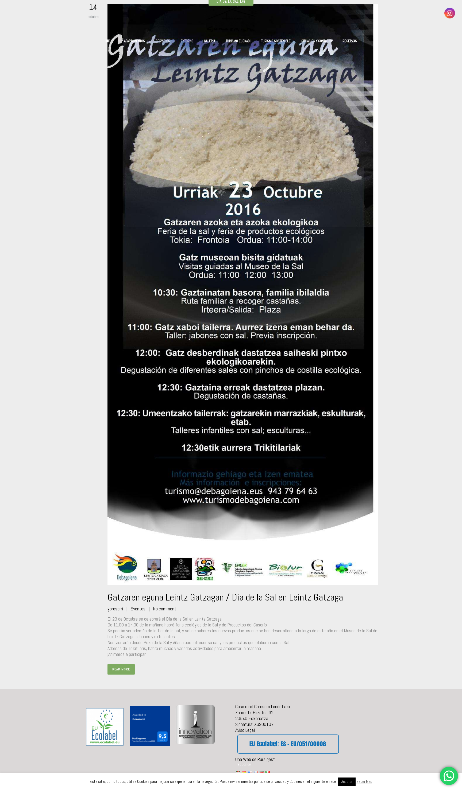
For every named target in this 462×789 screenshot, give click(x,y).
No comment (164, 609)
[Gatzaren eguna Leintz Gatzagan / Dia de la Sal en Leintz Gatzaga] (242, 294)
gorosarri (115, 609)
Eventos (137, 609)
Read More (121, 669)
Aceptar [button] (346, 781)
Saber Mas (364, 781)
